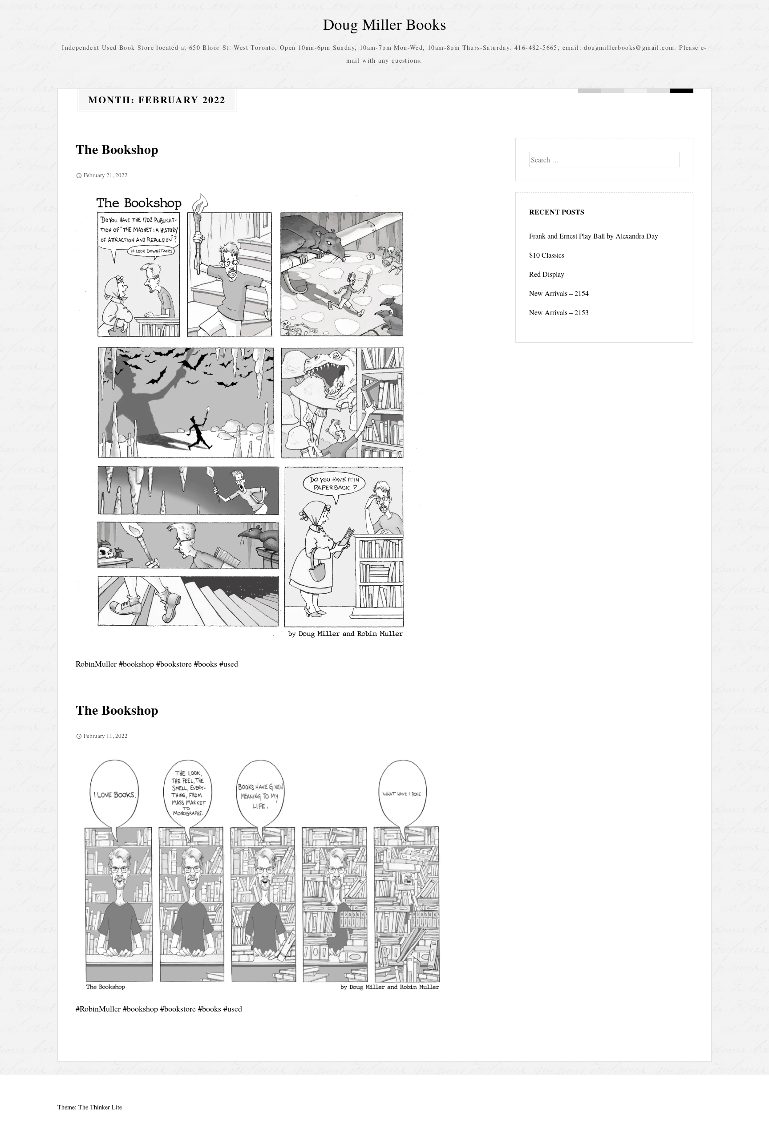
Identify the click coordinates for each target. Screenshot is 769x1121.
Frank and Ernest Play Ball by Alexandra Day (593, 235)
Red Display (546, 274)
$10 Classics (546, 254)
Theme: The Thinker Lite (89, 1107)
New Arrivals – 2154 (559, 293)
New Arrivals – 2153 (559, 312)
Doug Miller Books (384, 23)
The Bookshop (117, 148)
